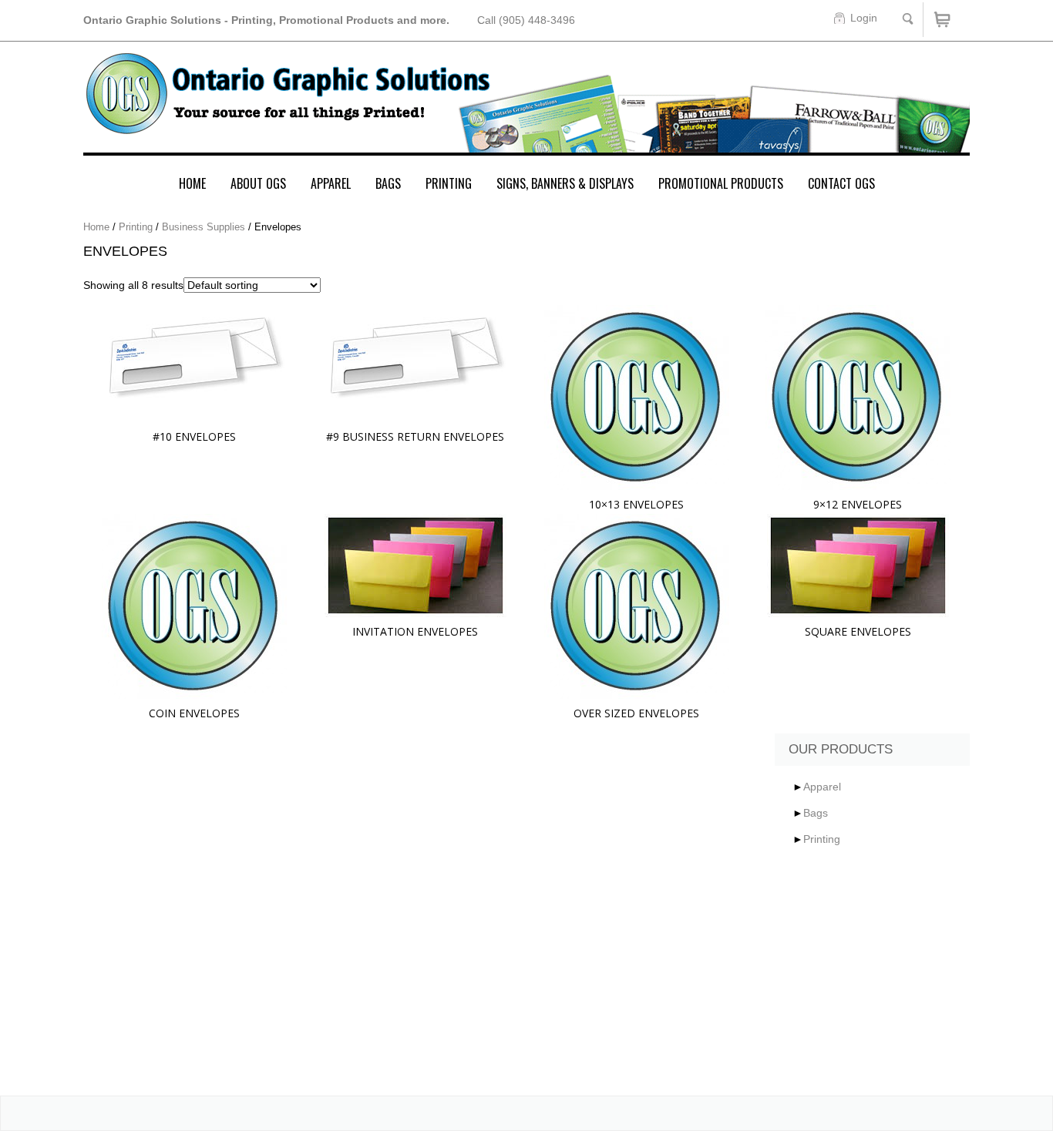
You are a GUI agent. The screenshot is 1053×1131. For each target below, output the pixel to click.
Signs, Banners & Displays (565, 183)
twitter (577, 950)
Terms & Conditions (351, 996)
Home (192, 183)
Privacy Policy (334, 972)
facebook (535, 950)
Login (863, 18)
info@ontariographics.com (149, 1042)
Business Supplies (203, 227)
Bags (388, 183)
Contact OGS (841, 183)
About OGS (258, 183)
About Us (324, 947)
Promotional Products (720, 183)
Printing (449, 183)
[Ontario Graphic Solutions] (526, 103)
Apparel (331, 183)
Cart (946, 19)
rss (619, 950)
